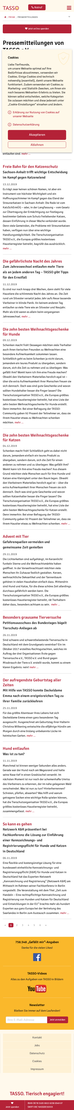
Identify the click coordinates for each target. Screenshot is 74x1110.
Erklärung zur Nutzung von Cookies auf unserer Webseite (36, 114)
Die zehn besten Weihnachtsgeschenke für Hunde (36, 332)
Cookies (37, 1061)
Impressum (37, 1069)
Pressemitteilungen (28, 17)
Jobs (37, 1045)
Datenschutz (37, 1053)
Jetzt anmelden (57, 1019)
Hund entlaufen (16, 748)
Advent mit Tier (16, 536)
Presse (11, 17)
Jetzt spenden (12, 1106)
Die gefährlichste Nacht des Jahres (32, 261)
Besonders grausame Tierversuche (32, 617)
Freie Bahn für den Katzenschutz (30, 166)
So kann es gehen (17, 824)
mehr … (26, 153)
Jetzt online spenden (38, 28)
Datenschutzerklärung (26, 124)
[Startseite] (12, 5)
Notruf (38, 7)
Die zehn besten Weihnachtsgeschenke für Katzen (36, 437)
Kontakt (37, 1037)
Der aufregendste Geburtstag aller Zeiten (32, 682)
